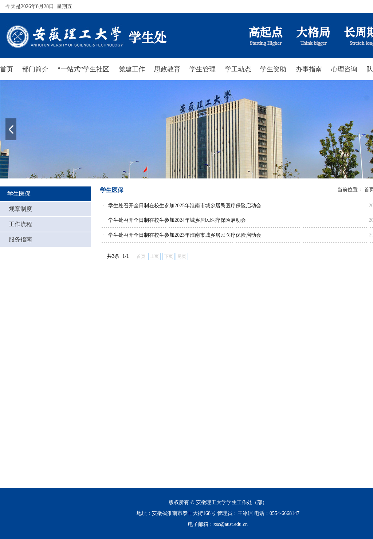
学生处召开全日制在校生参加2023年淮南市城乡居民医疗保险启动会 (184, 235)
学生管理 (202, 69)
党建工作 (132, 69)
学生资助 (273, 69)
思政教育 (167, 69)
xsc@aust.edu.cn (230, 524)
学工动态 (238, 69)
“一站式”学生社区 (83, 69)
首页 (6, 69)
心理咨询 (344, 69)
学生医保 (19, 193)
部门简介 (35, 69)
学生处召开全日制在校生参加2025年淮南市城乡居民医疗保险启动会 (184, 205)
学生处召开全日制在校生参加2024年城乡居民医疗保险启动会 (177, 220)
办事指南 (309, 69)
